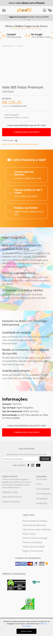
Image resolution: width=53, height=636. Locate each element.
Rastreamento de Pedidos (35, 520)
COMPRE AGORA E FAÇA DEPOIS (26, 132)
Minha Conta (29, 533)
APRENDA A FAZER (10, 492)
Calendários (42, 498)
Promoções (41, 503)
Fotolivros (41, 479)
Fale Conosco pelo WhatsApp (37, 529)
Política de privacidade (34, 546)
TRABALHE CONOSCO (11, 501)
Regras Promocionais (33, 550)
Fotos (39, 484)
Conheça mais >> (14, 487)
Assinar (45, 459)
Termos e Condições (32, 542)
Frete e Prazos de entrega (35, 538)
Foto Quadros (43, 489)
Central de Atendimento (34, 525)
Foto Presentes (43, 493)
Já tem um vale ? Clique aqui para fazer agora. (20, 144)
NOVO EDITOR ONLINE (11, 497)
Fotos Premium (7, 46)
